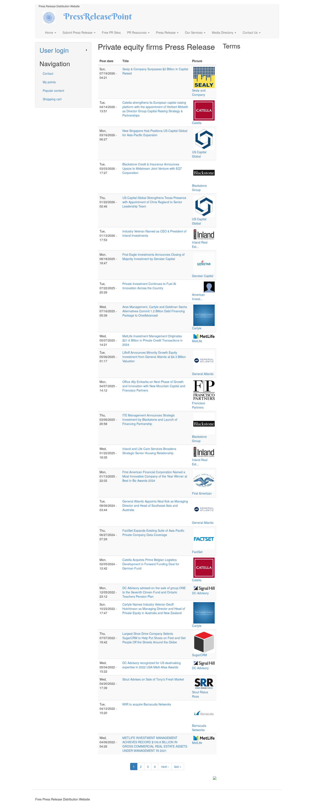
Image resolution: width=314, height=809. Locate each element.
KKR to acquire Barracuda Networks (146, 704)
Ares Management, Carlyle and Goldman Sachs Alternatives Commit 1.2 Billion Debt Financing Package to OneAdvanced (154, 311)
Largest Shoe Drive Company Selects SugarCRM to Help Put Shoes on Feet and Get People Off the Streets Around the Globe (154, 637)
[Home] (53, 17)
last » (177, 766)
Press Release (166, 32)
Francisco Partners (198, 405)
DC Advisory (200, 593)
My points (49, 82)
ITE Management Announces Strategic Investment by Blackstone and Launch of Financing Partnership (149, 419)
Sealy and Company (198, 92)
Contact (48, 73)
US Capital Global (199, 154)
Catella (196, 123)
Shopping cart (52, 99)
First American (202, 493)
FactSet (197, 552)
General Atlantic (203, 374)
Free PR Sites (111, 32)
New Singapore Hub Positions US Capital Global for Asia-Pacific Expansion (154, 133)
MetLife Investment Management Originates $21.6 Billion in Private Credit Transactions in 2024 (152, 340)
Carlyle (196, 328)
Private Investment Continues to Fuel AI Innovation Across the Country (149, 286)
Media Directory (223, 32)
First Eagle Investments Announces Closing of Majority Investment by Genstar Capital (153, 256)
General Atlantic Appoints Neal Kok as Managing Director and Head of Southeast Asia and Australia (155, 505)
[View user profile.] (204, 77)
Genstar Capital (202, 276)
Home (49, 32)
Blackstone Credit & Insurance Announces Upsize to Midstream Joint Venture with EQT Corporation (152, 168)
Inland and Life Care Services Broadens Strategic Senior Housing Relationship (149, 451)
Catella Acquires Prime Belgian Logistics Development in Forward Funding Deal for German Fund (150, 564)
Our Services (194, 32)
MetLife (197, 341)
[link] (63, 50)
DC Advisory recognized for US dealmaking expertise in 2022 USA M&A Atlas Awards (151, 665)
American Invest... (198, 296)
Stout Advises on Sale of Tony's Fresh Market (153, 679)
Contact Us (250, 32)
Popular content (53, 90)
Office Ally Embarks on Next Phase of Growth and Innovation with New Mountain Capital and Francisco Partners (153, 386)
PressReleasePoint (97, 18)
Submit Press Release (78, 32)
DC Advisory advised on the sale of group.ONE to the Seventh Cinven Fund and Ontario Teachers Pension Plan (154, 592)
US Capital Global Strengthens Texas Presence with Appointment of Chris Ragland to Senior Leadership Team (154, 202)
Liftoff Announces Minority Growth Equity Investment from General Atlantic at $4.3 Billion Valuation (154, 356)
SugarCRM (199, 655)
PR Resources (137, 32)
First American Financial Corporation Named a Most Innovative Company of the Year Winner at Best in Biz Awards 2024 (154, 476)
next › (165, 766)
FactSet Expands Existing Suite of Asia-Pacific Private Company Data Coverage (153, 532)
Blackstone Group (199, 187)
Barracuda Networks (199, 727)
